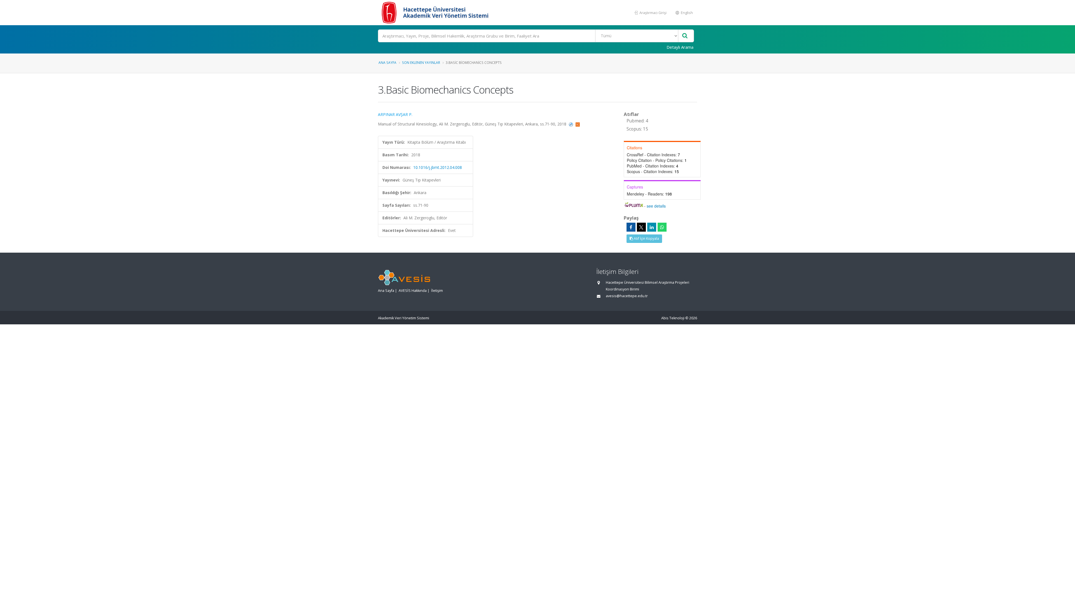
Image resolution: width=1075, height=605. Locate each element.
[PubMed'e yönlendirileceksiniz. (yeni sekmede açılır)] (571, 124)
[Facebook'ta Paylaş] (631, 227)
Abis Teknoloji (672, 318)
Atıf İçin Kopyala (646, 238)
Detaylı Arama (680, 47)
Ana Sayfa (387, 62)
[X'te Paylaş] (641, 227)
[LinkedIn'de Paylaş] (651, 227)
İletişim (437, 290)
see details (656, 206)
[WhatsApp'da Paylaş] (662, 227)
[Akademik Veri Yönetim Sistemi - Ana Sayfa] (390, 12)
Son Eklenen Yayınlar (421, 62)
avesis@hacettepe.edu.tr (627, 296)
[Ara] (685, 36)
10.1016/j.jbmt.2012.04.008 (437, 167)
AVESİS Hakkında (413, 290)
